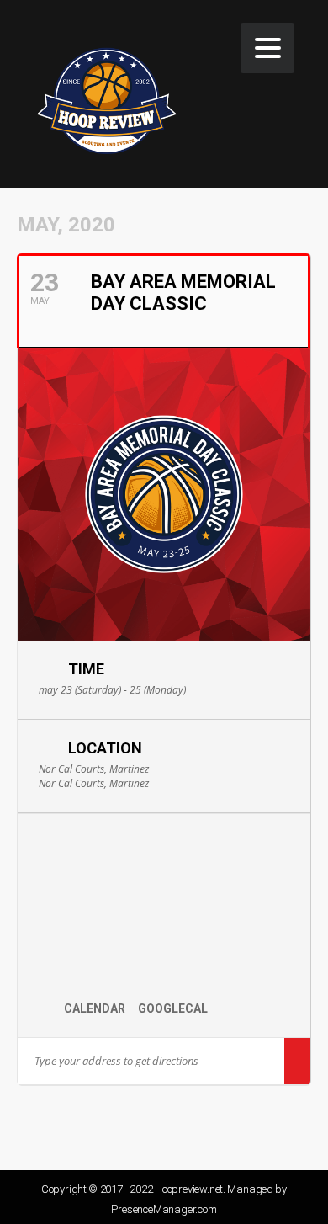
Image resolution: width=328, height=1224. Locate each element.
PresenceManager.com (163, 1209)
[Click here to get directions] (297, 1061)
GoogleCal (173, 1008)
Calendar (94, 1008)
